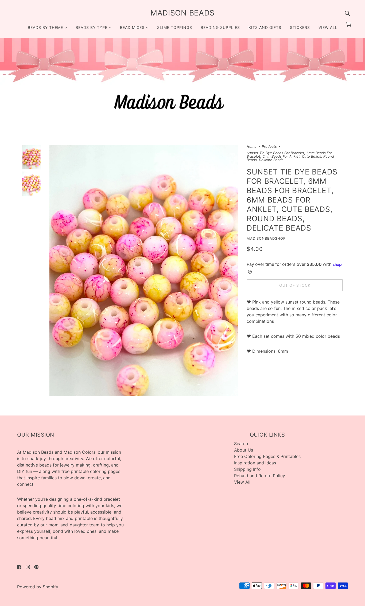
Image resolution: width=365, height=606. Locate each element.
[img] (347, 12)
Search (241, 443)
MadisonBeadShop (266, 238)
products (269, 147)
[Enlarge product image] (143, 270)
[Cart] (349, 24)
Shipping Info (247, 469)
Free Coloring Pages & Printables (267, 456)
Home (252, 147)
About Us (243, 450)
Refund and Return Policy (259, 475)
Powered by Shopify (37, 586)
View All (242, 482)
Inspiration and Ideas (255, 462)
